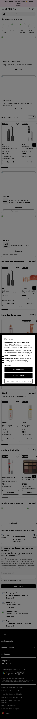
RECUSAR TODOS (18, 375)
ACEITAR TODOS (18, 370)
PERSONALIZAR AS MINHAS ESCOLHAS (18, 381)
